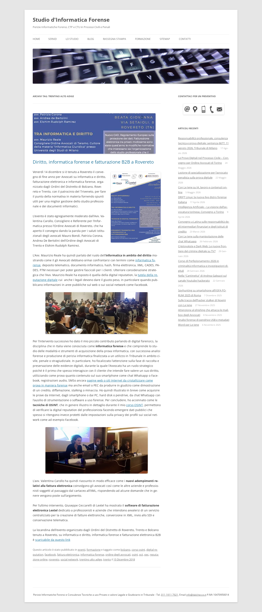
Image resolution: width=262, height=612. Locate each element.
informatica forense (92, 554)
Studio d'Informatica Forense (71, 19)
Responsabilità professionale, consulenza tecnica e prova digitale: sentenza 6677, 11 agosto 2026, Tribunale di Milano (203, 143)
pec (146, 554)
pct (141, 554)
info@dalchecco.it (196, 594)
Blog (90, 39)
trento (107, 559)
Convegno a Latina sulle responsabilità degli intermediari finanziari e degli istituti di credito (203, 226)
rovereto (54, 559)
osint (135, 554)
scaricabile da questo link (52, 540)
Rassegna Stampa (114, 39)
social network (69, 559)
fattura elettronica (68, 554)
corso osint (138, 549)
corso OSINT (134, 405)
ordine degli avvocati (118, 554)
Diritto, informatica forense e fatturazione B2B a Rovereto (93, 162)
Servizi (52, 39)
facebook (50, 554)
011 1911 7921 (169, 594)
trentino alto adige (90, 559)
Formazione (143, 39)
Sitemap (165, 39)
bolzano (125, 549)
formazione (94, 549)
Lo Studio (72, 39)
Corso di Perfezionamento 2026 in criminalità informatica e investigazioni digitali (203, 266)
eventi (81, 549)
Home (36, 39)
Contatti (185, 39)
